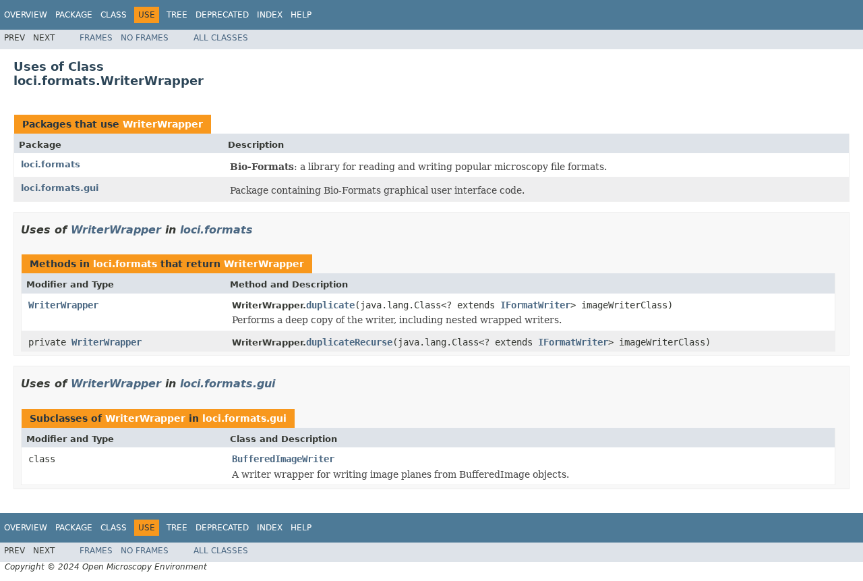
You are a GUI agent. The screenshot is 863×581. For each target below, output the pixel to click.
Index (269, 15)
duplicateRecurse (349, 342)
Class (113, 15)
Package (73, 15)
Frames (96, 38)
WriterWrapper (163, 124)
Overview (25, 15)
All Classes (221, 38)
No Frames (145, 38)
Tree (177, 15)
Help (301, 15)
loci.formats (50, 164)
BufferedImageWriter (283, 458)
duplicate (330, 305)
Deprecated (222, 15)
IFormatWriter (535, 305)
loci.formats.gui (59, 188)
